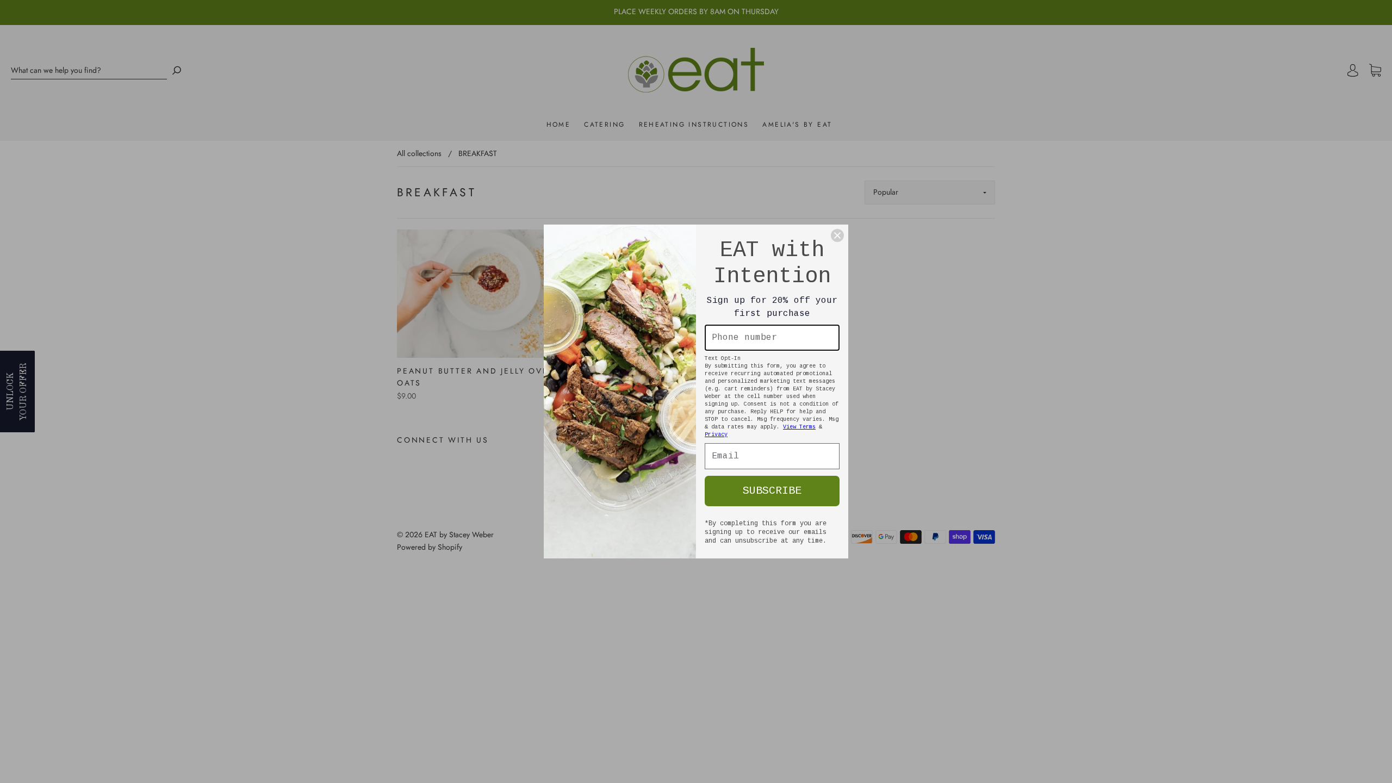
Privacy (716, 435)
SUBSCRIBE (772, 490)
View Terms (799, 427)
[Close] (837, 235)
